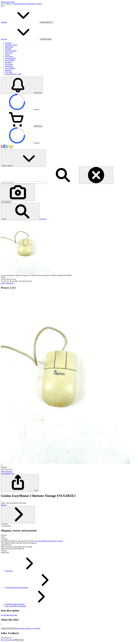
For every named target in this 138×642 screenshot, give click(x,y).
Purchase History (11, 51)
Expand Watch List (46, 22)
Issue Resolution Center (13, 74)
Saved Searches (10, 58)
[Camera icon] (18, 192)
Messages (8, 70)
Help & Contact (36, 4)
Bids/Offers (9, 47)
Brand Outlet (26, 4)
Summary (8, 43)
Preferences (9, 66)
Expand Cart (38, 126)
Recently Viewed (11, 45)
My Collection (10, 68)
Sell (2, 6)
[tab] (69, 545)
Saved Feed (9, 56)
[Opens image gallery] (2, 465)
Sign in (8, 4)
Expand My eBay (45, 39)
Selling (7, 55)
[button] (20, 211)
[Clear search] (96, 175)
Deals (20, 4)
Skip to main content (8, 2)
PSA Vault (8, 72)
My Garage (9, 64)
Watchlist (8, 49)
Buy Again (9, 53)
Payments (8, 62)
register (15, 4)
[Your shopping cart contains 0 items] (17, 126)
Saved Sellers (9, 60)
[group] (69, 377)
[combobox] (24, 183)
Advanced (42, 219)
